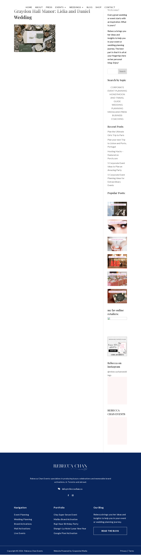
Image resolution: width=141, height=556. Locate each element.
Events (59, 7)
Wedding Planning (23, 519)
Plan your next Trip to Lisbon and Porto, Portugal (117, 143)
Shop (98, 7)
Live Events (19, 533)
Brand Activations (23, 524)
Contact (110, 7)
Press (49, 7)
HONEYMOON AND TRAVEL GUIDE (117, 98)
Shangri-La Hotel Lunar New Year (70, 528)
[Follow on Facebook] (68, 495)
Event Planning (21, 514)
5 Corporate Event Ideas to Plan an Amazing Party (116, 166)
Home (29, 7)
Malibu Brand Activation (66, 519)
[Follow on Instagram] (72, 495)
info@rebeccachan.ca (72, 489)
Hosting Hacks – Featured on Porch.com (115, 155)
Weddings (75, 7)
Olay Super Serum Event (65, 514)
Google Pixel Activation (65, 533)
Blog (90, 7)
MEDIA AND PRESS (117, 112)
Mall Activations (22, 528)
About (39, 7)
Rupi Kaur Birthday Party (66, 524)
